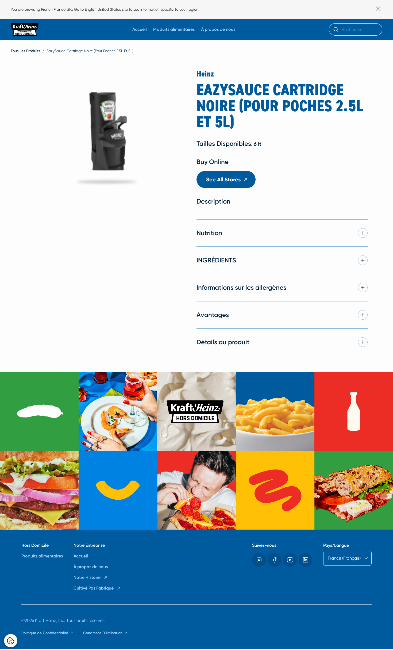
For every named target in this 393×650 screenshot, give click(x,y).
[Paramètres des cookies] (10, 640)
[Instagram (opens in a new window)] (259, 560)
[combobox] (355, 29)
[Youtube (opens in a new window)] (290, 560)
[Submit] (335, 29)
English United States (103, 9)
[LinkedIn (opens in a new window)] (306, 560)
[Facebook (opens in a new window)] (275, 560)
